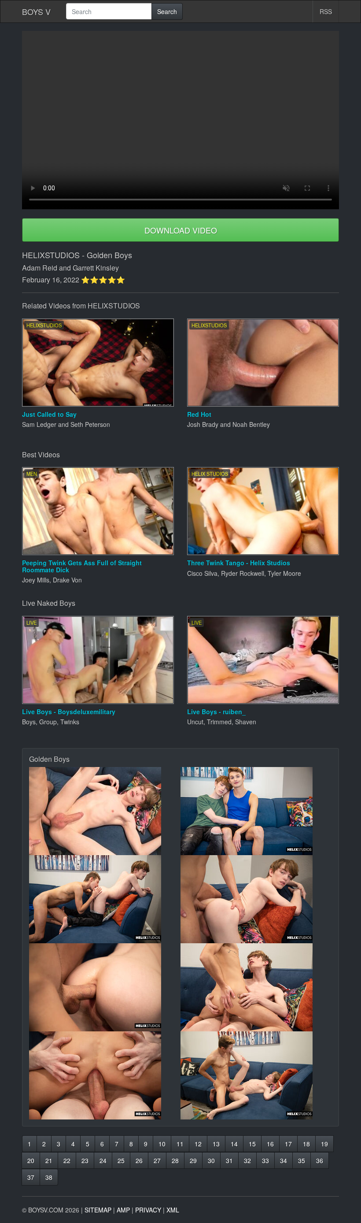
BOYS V (36, 11)
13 (216, 1143)
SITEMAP (98, 1209)
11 (180, 1143)
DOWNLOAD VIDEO (180, 230)
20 (30, 1160)
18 (306, 1143)
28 (175, 1160)
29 (193, 1160)
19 (324, 1143)
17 (288, 1143)
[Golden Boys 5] (104, 987)
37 (30, 1177)
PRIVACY (148, 1209)
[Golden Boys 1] (104, 811)
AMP (123, 1209)
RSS (326, 11)
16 (270, 1143)
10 (162, 1143)
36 (319, 1160)
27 (157, 1160)
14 (234, 1143)
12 (198, 1143)
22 (66, 1160)
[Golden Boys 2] (256, 811)
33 (265, 1160)
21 (48, 1160)
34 (283, 1160)
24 (103, 1160)
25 (121, 1160)
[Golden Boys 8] (256, 1075)
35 (301, 1160)
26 (139, 1160)
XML (172, 1209)
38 (48, 1177)
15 (252, 1143)
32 (247, 1160)
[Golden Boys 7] (104, 1075)
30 (211, 1160)
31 (229, 1160)
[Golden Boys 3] (104, 899)
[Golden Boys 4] (256, 899)
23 (84, 1160)
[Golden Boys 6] (256, 987)
